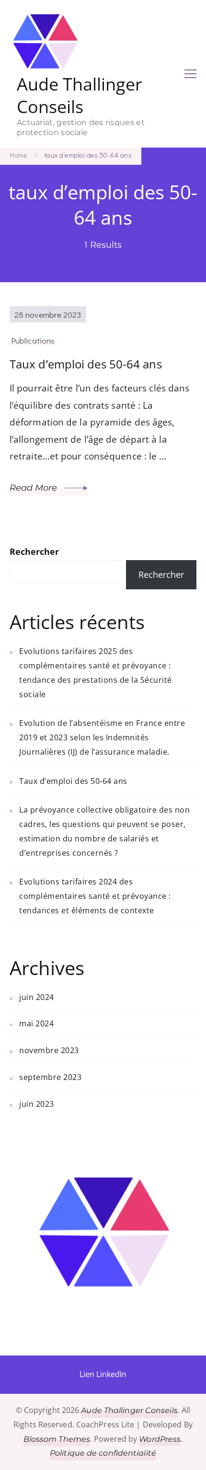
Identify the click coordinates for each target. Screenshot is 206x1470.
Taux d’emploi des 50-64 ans (86, 364)
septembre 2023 (50, 1077)
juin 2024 (36, 997)
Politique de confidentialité (103, 1453)
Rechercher (34, 551)
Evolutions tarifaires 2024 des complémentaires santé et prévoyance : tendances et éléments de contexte (95, 896)
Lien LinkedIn (103, 1374)
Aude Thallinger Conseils (79, 95)
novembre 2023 (49, 1050)
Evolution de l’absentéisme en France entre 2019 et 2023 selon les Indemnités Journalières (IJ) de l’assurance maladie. (102, 737)
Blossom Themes (56, 1439)
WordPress (160, 1439)
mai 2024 (36, 1023)
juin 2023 (36, 1104)
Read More (34, 487)
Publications (33, 340)
